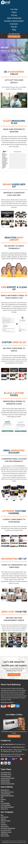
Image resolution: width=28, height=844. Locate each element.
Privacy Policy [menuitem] (5, 826)
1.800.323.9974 (5, 842)
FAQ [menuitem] (2, 797)
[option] (14, 175)
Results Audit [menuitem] (4, 834)
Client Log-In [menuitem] (4, 809)
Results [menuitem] (14, 27)
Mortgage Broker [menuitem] (5, 780)
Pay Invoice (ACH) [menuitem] (6, 830)
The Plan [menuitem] (14, 9)
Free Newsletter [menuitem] (5, 803)
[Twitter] (9, 763)
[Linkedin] (5, 763)
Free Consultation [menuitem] (6, 805)
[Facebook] (2, 763)
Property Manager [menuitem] (6, 776)
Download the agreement (18, 630)
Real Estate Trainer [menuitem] (6, 774)
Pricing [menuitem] (14, 15)
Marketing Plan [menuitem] (5, 790)
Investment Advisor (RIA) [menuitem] (7, 783)
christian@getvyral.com (18, 747)
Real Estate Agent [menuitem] (6, 772)
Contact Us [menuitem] (4, 824)
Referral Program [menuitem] (5, 820)
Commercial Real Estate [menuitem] (7, 778)
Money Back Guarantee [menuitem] (7, 807)
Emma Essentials (14, 468)
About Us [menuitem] (3, 819)
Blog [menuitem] (14, 30)
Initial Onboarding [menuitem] (14, 18)
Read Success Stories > (7, 702)
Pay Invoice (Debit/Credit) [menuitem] (8, 828)
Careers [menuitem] (3, 822)
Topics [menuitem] (14, 12)
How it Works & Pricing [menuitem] (7, 792)
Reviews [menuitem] (3, 799)
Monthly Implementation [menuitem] (14, 21)
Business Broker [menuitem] (5, 782)
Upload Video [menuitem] (4, 817)
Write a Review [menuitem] (5, 835)
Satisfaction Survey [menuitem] (6, 832)
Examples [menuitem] (14, 24)
